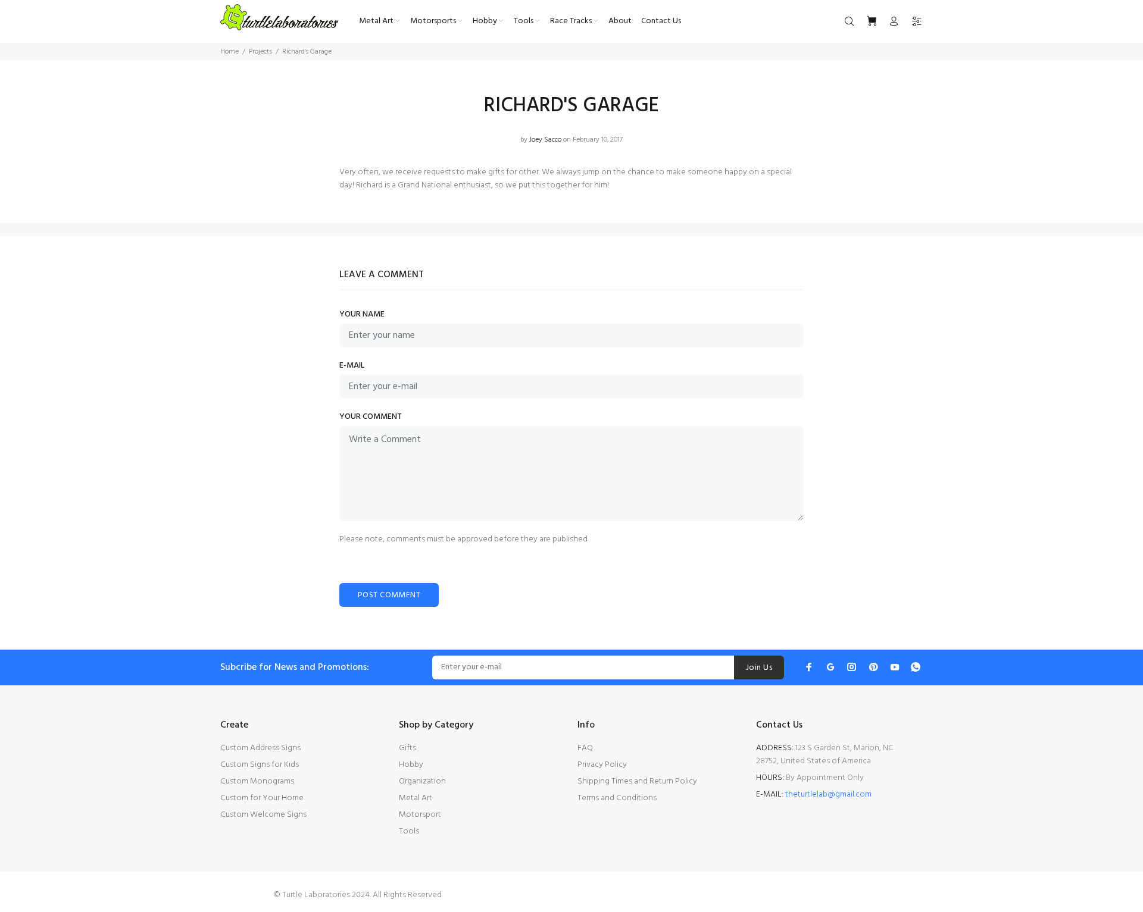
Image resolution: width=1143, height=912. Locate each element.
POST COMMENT (389, 595)
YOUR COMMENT (370, 417)
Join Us (759, 668)
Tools (409, 831)
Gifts (407, 748)
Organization (422, 781)
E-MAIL (351, 365)
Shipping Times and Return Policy (637, 781)
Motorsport (420, 815)
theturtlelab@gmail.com (828, 794)
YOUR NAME (362, 314)
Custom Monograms (257, 781)
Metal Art (415, 798)
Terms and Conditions (617, 798)
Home (229, 52)
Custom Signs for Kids (259, 765)
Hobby (411, 765)
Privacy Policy (602, 765)
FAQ (585, 748)
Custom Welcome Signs (263, 815)
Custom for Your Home (262, 798)
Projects (260, 52)
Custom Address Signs (260, 748)
